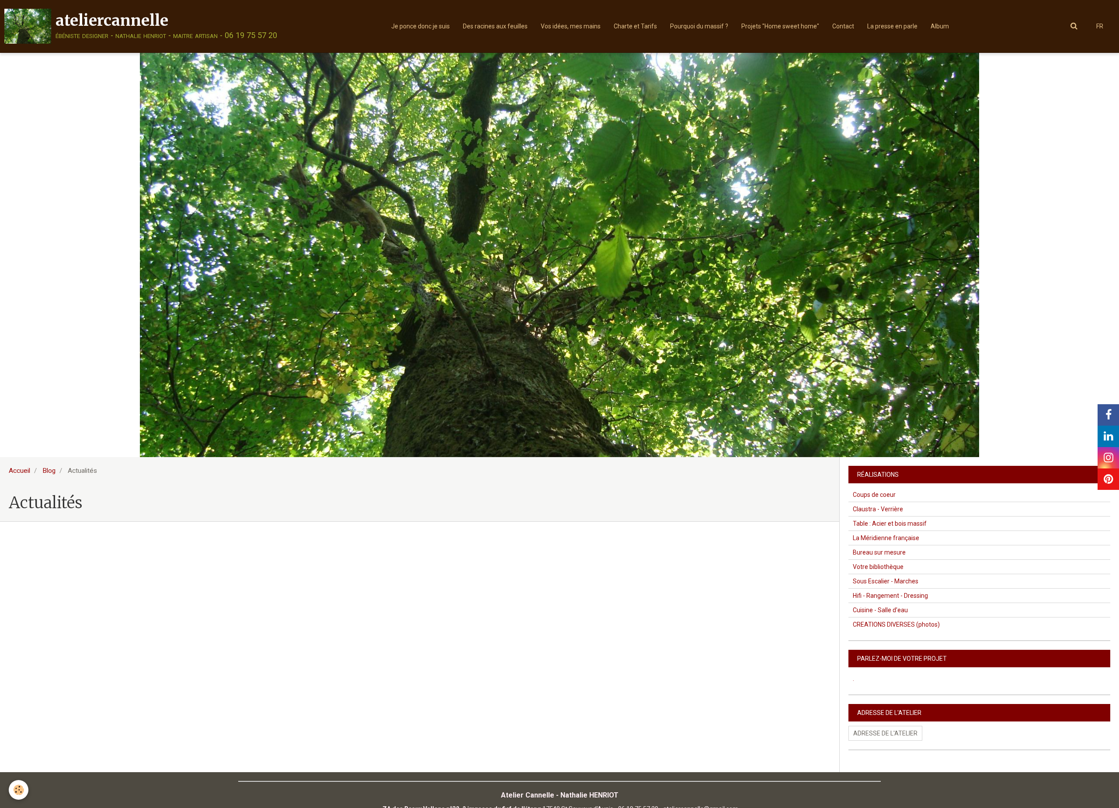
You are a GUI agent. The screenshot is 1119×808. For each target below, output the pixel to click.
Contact (843, 26)
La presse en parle (892, 26)
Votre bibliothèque (878, 566)
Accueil (19, 471)
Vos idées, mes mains (571, 26)
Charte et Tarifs (635, 26)
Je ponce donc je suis (420, 26)
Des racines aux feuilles (495, 26)
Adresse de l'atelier (885, 733)
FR (1099, 26)
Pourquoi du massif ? (699, 26)
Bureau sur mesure (879, 552)
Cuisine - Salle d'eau (880, 610)
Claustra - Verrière (878, 509)
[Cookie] (18, 790)
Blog (49, 471)
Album (940, 26)
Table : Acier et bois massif (890, 523)
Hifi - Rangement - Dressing (890, 595)
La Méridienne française (886, 537)
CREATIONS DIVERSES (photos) (896, 624)
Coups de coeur (874, 494)
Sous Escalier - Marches (885, 581)
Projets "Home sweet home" (780, 26)
